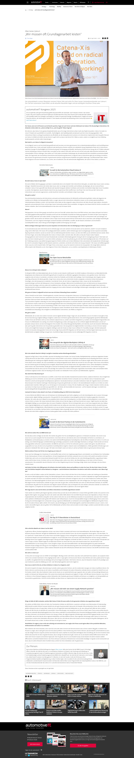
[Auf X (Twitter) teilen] (105, 38)
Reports (75, 2)
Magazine (69, 2)
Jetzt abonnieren (35, 744)
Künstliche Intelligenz (80, 6)
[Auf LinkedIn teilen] (108, 38)
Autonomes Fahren (68, 6)
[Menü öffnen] (27, 2)
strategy (40, 673)
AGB (44, 754)
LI (42, 750)
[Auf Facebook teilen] (103, 38)
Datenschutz (48, 754)
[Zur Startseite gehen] (36, 2)
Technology (52, 6)
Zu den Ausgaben (83, 746)
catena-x (53, 673)
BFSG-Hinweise (60, 754)
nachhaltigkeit (69, 673)
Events (46, 2)
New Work (89, 6)
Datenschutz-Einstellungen (69, 754)
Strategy (44, 6)
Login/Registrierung (99, 2)
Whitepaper (82, 2)
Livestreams (55, 2)
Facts (81, 754)
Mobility (59, 6)
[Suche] (88, 2)
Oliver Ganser (58, 649)
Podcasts (62, 2)
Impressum (53, 754)
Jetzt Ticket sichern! (31, 120)
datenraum (47, 673)
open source (60, 673)
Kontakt (77, 754)
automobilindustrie (31, 673)
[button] (28, 707)
